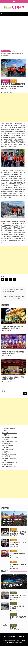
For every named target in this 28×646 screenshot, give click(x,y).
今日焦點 (5, 81)
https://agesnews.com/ (8, 449)
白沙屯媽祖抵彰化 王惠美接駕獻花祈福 (18, 544)
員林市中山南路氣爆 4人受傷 (18, 618)
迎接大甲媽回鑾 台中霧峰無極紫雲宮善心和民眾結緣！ (13, 520)
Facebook (2, 279)
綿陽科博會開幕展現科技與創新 (12, 585)
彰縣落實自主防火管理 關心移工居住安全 (18, 596)
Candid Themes (18, 642)
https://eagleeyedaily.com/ (9, 437)
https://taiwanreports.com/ (9, 433)
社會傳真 (13, 628)
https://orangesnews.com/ (9, 462)
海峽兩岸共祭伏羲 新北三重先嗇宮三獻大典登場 (18, 533)
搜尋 (3, 391)
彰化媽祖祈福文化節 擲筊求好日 (18, 565)
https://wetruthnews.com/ (9, 445)
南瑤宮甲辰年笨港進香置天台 (18, 554)
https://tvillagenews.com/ (9, 466)
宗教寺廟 (6, 516)
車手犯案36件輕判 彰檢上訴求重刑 (18, 607)
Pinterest (10, 279)
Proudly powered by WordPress (12, 640)
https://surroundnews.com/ (9, 441)
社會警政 (6, 582)
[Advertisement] (14, 31)
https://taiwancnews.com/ (9, 458)
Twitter (6, 279)
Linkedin (14, 279)
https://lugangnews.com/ (9, 454)
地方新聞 (13, 81)
